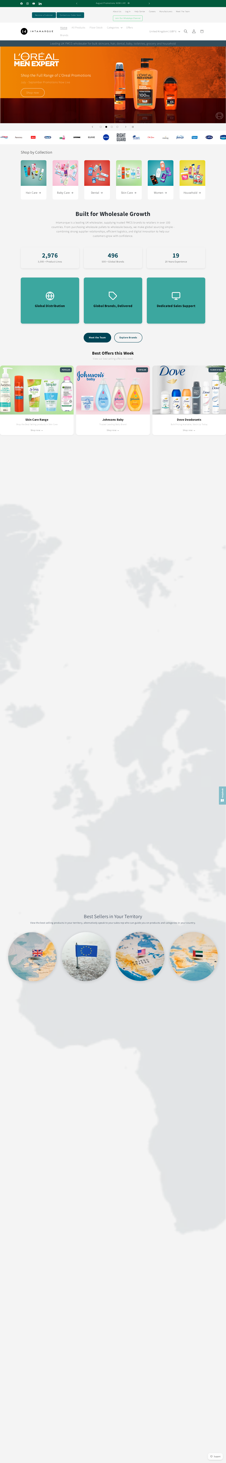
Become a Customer (44, 15)
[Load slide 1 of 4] (100, 127)
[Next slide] (125, 126)
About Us (117, 11)
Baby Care (63, 192)
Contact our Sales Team (70, 15)
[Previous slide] (92, 126)
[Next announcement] (149, 3)
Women (158, 192)
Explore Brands (128, 337)
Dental (95, 192)
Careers (152, 11)
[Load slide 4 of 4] (117, 127)
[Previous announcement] (76, 3)
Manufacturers (165, 11)
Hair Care (32, 192)
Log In (128, 11)
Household (190, 192)
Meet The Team (183, 11)
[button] (114, 27)
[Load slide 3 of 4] (112, 127)
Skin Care (127, 192)
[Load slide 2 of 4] (106, 127)
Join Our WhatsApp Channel (128, 18)
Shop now (32, 102)
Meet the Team (97, 337)
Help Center (140, 11)
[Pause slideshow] (133, 126)
